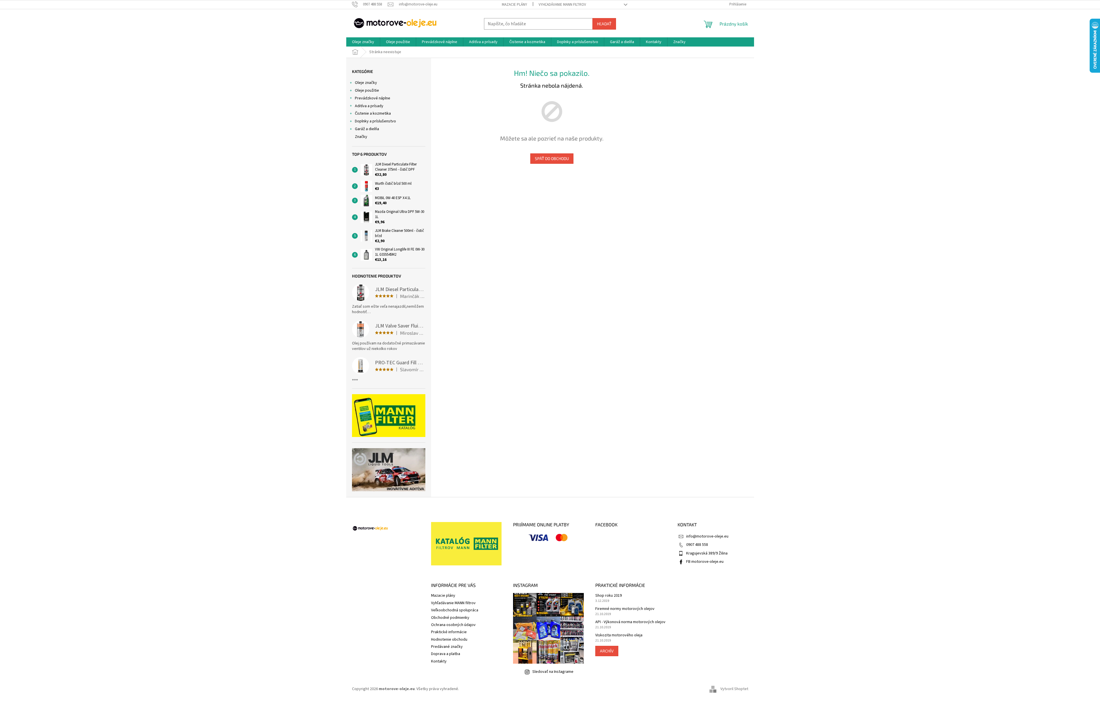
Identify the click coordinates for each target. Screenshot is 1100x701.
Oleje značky (366, 83)
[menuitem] (363, 42)
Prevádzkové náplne (372, 98)
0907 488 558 (697, 545)
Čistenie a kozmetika (373, 113)
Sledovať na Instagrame (552, 672)
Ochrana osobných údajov (453, 625)
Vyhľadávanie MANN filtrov (562, 4)
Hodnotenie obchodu (449, 639)
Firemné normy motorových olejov (625, 609)
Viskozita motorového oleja (618, 635)
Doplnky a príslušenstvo (375, 121)
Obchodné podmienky (450, 618)
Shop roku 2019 (608, 595)
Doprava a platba (445, 654)
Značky (361, 137)
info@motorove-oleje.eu (707, 536)
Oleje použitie (367, 90)
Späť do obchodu (552, 158)
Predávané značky (447, 647)
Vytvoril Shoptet (734, 689)
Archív (607, 650)
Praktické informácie (449, 632)
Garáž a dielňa (367, 129)
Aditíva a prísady (369, 106)
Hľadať (604, 23)
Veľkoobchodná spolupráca (454, 610)
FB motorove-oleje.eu (705, 562)
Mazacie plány (514, 4)
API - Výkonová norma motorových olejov (630, 622)
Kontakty (439, 661)
